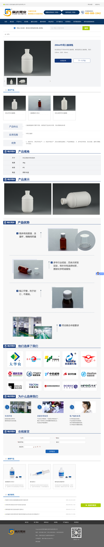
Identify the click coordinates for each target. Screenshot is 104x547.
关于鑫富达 (59, 21)
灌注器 (12, 21)
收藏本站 (97, 4)
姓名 (57, 438)
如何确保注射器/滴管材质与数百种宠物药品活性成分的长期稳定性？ (22, 514)
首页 (6, 21)
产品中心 (19, 21)
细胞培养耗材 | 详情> (52, 12)
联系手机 (20, 442)
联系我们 (68, 21)
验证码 (21, 447)
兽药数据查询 (77, 21)
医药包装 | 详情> (70, 12)
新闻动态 (46, 522)
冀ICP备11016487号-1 (47, 538)
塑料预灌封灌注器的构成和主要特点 (14, 509)
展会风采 (51, 21)
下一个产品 (82, 60)
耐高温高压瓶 (34, 28)
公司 (21, 438)
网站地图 (90, 4)
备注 (57, 442)
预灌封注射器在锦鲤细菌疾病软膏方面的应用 (16, 500)
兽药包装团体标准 (89, 21)
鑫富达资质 (34, 21)
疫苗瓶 (26, 21)
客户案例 (36, 522)
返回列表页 (92, 505)
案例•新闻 (43, 21)
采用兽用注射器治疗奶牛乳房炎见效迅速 (15, 504)
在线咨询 (63, 60)
